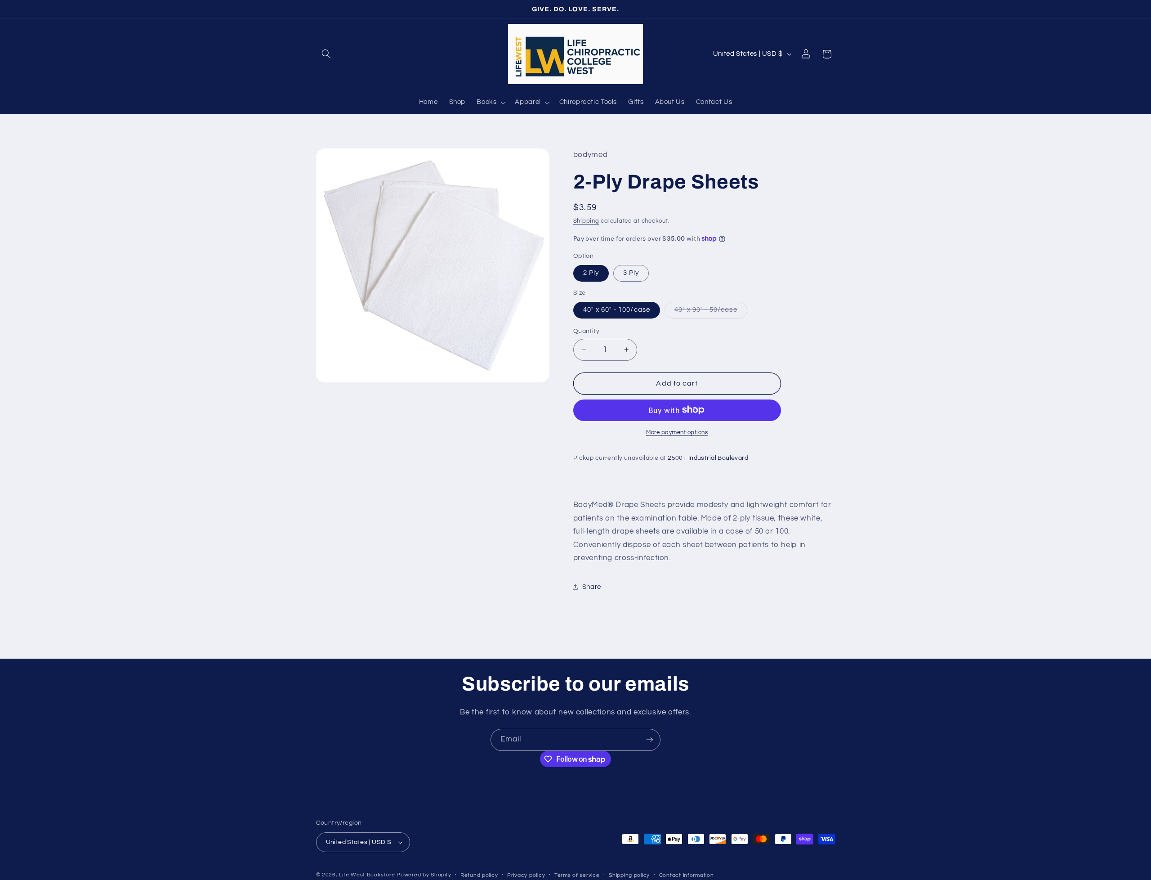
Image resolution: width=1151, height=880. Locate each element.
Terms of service (577, 875)
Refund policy (479, 875)
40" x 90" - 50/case (710, 312)
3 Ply (631, 272)
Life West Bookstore (367, 874)
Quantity (586, 331)
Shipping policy (629, 875)
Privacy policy (526, 875)
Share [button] (591, 587)
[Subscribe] (649, 740)
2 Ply (591, 272)
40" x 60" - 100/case (616, 309)
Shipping (586, 221)
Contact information (686, 875)
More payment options (677, 432)
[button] (326, 54)
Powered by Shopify (424, 874)
